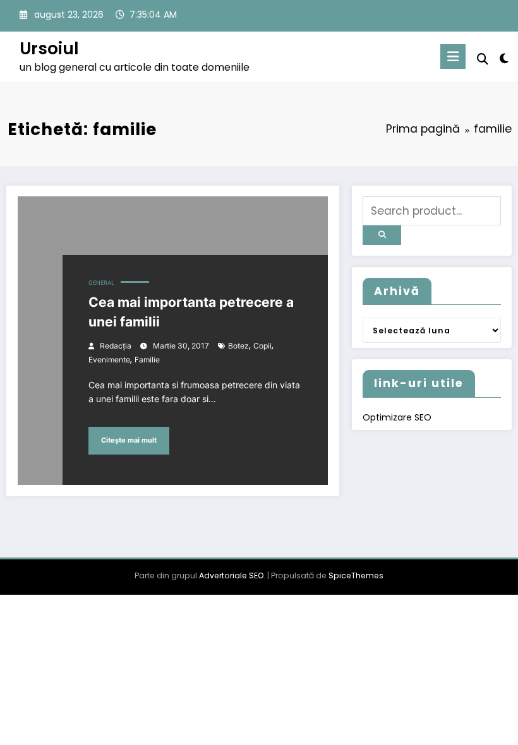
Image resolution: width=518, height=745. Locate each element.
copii (262, 345)
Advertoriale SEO (231, 575)
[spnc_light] (504, 58)
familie (147, 359)
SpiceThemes (355, 575)
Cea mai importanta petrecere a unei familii (191, 312)
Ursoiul (49, 48)
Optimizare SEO (397, 417)
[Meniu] (453, 56)
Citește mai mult (129, 440)
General (101, 283)
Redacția (115, 345)
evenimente (109, 359)
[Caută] (482, 59)
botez (238, 345)
